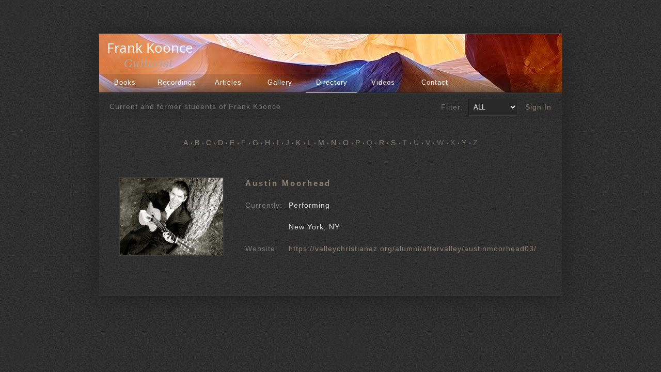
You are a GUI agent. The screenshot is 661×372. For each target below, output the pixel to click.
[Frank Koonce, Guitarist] (152, 66)
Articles (228, 82)
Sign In (538, 107)
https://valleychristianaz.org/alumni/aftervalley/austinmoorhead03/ (413, 248)
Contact (434, 82)
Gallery (279, 82)
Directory (332, 82)
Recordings (177, 82)
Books (125, 82)
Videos (383, 82)
